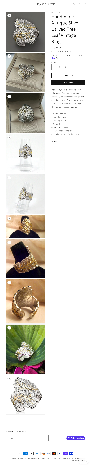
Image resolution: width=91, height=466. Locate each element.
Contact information (78, 460)
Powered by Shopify (33, 458)
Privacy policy (56, 458)
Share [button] (56, 141)
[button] (5, 3)
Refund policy (45, 458)
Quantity (54, 62)
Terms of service (68, 458)
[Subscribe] (45, 438)
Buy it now (68, 82)
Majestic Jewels (21, 458)
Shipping (54, 51)
